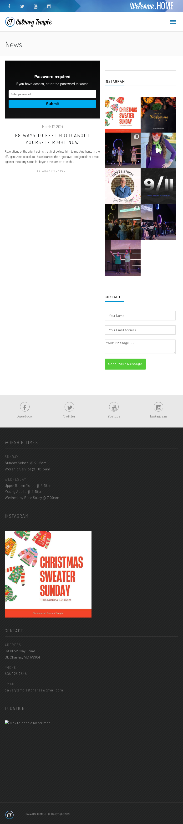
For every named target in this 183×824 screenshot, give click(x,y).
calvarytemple (53, 170)
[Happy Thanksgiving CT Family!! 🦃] (158, 115)
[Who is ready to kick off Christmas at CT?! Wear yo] (123, 115)
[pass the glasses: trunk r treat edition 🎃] (158, 150)
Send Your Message (125, 364)
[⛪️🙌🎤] (123, 258)
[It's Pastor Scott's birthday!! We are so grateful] (123, 186)
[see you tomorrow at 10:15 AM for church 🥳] (123, 150)
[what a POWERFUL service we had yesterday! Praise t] (123, 222)
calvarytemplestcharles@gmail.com (34, 690)
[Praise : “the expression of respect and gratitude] (158, 222)
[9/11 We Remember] (158, 186)
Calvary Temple (35, 814)
